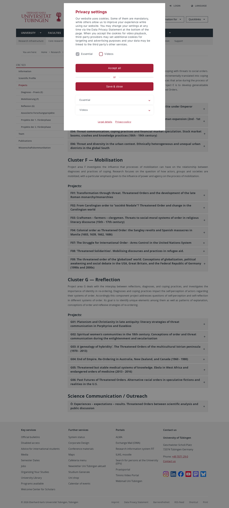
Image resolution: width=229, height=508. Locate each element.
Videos (108, 53)
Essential (87, 53)
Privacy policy (123, 121)
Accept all (114, 68)
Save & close (114, 86)
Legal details (105, 121)
